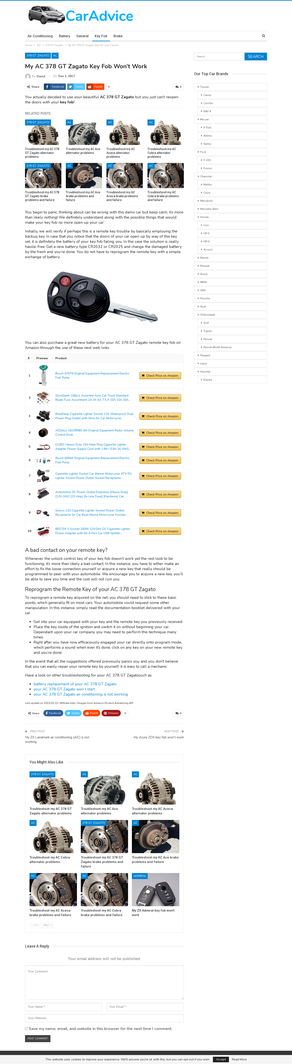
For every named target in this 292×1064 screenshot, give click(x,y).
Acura (203, 274)
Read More (239, 1059)
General (82, 36)
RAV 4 (207, 111)
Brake (118, 36)
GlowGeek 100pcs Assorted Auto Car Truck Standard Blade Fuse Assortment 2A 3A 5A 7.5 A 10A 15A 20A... (92, 397)
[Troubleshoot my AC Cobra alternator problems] (165, 132)
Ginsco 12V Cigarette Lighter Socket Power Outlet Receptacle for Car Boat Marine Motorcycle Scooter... (91, 512)
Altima (208, 135)
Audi (203, 306)
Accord (208, 249)
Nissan (204, 119)
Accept (221, 1059)
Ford (203, 152)
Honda (204, 217)
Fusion (208, 168)
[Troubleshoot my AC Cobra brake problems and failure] (165, 175)
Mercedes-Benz (209, 209)
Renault (204, 266)
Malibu (208, 184)
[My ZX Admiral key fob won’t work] (155, 889)
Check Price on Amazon (162, 376)
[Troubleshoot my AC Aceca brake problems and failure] (124, 175)
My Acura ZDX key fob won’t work (159, 737)
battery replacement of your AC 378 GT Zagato (75, 684)
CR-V (206, 233)
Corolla (208, 103)
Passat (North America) (218, 347)
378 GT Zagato (38, 56)
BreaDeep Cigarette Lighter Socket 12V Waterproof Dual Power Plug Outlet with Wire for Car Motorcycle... (94, 416)
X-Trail (207, 127)
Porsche (205, 298)
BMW (203, 282)
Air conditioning (40, 36)
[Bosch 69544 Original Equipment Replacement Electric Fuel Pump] (43, 460)
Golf (206, 323)
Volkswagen (207, 314)
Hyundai (205, 371)
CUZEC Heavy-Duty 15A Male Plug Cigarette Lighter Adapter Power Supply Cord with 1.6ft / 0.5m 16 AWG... (93, 447)
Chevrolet (206, 176)
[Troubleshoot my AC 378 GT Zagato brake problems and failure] (43, 175)
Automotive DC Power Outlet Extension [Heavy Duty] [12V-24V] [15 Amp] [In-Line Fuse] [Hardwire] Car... (91, 494)
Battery (64, 36)
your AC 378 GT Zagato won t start (64, 689)
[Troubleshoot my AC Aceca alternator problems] (124, 132)
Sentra (207, 144)
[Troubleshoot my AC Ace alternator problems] (84, 132)
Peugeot (205, 355)
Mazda (204, 257)
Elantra (208, 379)
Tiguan (208, 331)
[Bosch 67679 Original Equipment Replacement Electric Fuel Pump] (43, 375)
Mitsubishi (206, 201)
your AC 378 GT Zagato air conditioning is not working (81, 694)
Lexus (203, 363)
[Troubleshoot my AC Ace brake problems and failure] (84, 175)
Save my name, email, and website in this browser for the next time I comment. (100, 1028)
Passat (208, 339)
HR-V (207, 241)
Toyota (204, 87)
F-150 (207, 160)
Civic (206, 225)
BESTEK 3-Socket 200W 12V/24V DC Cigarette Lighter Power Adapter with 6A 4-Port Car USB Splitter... (92, 531)
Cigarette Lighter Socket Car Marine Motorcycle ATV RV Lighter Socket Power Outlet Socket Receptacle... (93, 476)
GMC (203, 290)
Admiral (139, 876)
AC (55, 56)
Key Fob (101, 36)
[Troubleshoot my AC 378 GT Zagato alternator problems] (43, 132)
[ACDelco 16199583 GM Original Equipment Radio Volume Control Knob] (43, 432)
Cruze (207, 192)
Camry (207, 95)
